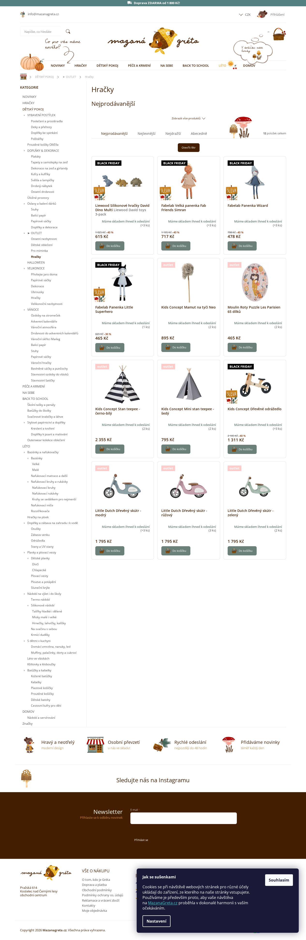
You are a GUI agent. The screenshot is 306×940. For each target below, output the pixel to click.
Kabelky (36, 682)
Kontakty (88, 905)
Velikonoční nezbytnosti (46, 304)
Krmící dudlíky (40, 635)
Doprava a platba (94, 885)
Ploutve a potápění (43, 582)
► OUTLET (34, 233)
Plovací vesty (39, 576)
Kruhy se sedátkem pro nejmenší (54, 499)
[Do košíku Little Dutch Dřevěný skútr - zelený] (242, 550)
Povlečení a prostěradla (47, 121)
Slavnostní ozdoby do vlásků (49, 374)
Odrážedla (38, 540)
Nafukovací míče (42, 505)
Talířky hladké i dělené (47, 611)
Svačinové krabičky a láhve (45, 417)
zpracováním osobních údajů (205, 829)
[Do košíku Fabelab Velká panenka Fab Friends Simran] (175, 246)
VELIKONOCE (36, 268)
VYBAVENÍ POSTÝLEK (41, 115)
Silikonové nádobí (42, 605)
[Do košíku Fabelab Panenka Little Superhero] (109, 347)
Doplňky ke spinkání (44, 133)
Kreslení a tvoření (42, 428)
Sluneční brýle (40, 588)
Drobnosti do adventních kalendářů (54, 333)
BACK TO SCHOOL (35, 398)
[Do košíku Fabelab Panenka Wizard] (242, 246)
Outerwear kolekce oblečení (46, 440)
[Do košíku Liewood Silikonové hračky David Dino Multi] (109, 246)
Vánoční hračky (41, 363)
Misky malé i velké (44, 617)
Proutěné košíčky (42, 694)
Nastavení (156, 921)
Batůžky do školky (39, 411)
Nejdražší (173, 133)
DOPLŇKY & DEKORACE (43, 151)
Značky (27, 723)
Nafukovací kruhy (43, 488)
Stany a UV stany (42, 547)
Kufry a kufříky (40, 174)
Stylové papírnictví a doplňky (46, 422)
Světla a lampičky (42, 180)
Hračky (36, 257)
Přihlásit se (141, 840)
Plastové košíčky (42, 688)
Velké (35, 464)
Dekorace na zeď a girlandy (49, 168)
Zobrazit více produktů (186, 118)
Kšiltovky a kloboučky (41, 664)
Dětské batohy (40, 700)
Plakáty (36, 156)
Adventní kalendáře (44, 321)
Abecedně (199, 133)
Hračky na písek (38, 517)
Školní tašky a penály (41, 405)
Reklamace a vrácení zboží (100, 900)
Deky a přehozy (41, 127)
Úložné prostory (38, 198)
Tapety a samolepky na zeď (49, 162)
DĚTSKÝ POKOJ (33, 109)
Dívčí (35, 564)
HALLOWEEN (36, 262)
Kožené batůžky (41, 676)
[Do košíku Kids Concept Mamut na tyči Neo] (175, 347)
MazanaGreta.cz (163, 902)
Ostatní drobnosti (42, 192)
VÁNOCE (33, 310)
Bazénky (36, 458)
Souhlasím (279, 880)
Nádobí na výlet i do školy (44, 594)
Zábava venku (40, 535)
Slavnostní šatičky (43, 380)
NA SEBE (28, 392)
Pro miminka (39, 251)
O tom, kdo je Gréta (96, 879)
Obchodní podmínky (97, 890)
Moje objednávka (94, 910)
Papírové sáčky (41, 221)
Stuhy (34, 209)
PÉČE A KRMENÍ (33, 386)
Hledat (68, 31)
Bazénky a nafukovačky (43, 452)
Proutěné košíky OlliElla (43, 145)
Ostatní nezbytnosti (44, 239)
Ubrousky (37, 292)
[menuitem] (58, 65)
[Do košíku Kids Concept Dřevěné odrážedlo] (242, 449)
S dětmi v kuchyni (39, 641)
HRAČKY (28, 103)
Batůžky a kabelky (39, 670)
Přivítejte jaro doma (44, 274)
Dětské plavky (40, 558)
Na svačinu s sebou (44, 629)
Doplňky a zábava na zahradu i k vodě (52, 523)
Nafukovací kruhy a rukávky (49, 482)
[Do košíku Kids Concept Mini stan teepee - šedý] (175, 449)
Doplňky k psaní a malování (49, 434)
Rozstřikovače (40, 511)
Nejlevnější (147, 133)
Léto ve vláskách (38, 658)
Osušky (36, 529)
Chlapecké (39, 570)
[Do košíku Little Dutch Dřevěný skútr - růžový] (175, 550)
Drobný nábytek (41, 186)
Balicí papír (38, 345)
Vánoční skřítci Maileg (45, 339)
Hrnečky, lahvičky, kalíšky (49, 623)
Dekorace (37, 286)
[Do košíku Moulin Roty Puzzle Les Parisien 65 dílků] (242, 347)
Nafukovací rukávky (45, 493)
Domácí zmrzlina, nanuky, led (50, 647)
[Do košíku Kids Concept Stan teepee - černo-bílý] (109, 449)
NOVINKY (29, 96)
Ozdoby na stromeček (45, 315)
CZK (247, 14)
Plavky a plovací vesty (41, 552)
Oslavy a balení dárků (41, 203)
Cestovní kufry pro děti (46, 705)
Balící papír (38, 215)
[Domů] (21, 76)
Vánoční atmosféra (43, 327)
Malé (35, 470)
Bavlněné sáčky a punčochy (49, 368)
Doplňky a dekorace (44, 227)
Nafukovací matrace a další (49, 476)
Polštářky (37, 139)
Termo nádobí (40, 599)
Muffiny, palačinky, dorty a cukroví (53, 653)
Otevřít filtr (189, 147)
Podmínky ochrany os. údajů (102, 895)
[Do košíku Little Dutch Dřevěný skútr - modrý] (109, 550)
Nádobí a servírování (41, 718)
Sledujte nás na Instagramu (153, 780)
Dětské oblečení (41, 245)
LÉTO (26, 446)
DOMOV (28, 711)
